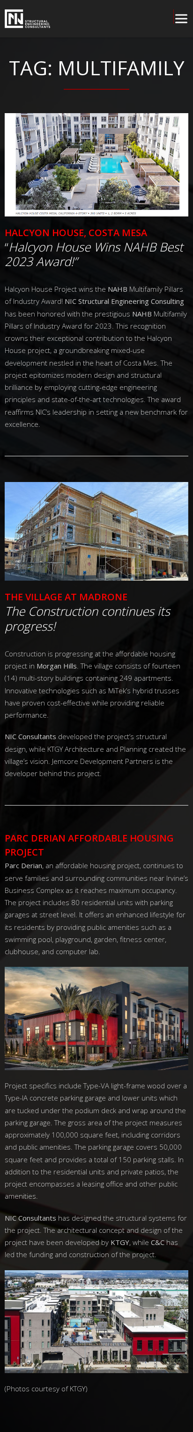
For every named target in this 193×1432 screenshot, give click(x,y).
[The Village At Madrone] (96, 531)
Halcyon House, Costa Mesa (76, 232)
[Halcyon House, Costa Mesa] (96, 164)
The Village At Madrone (66, 596)
